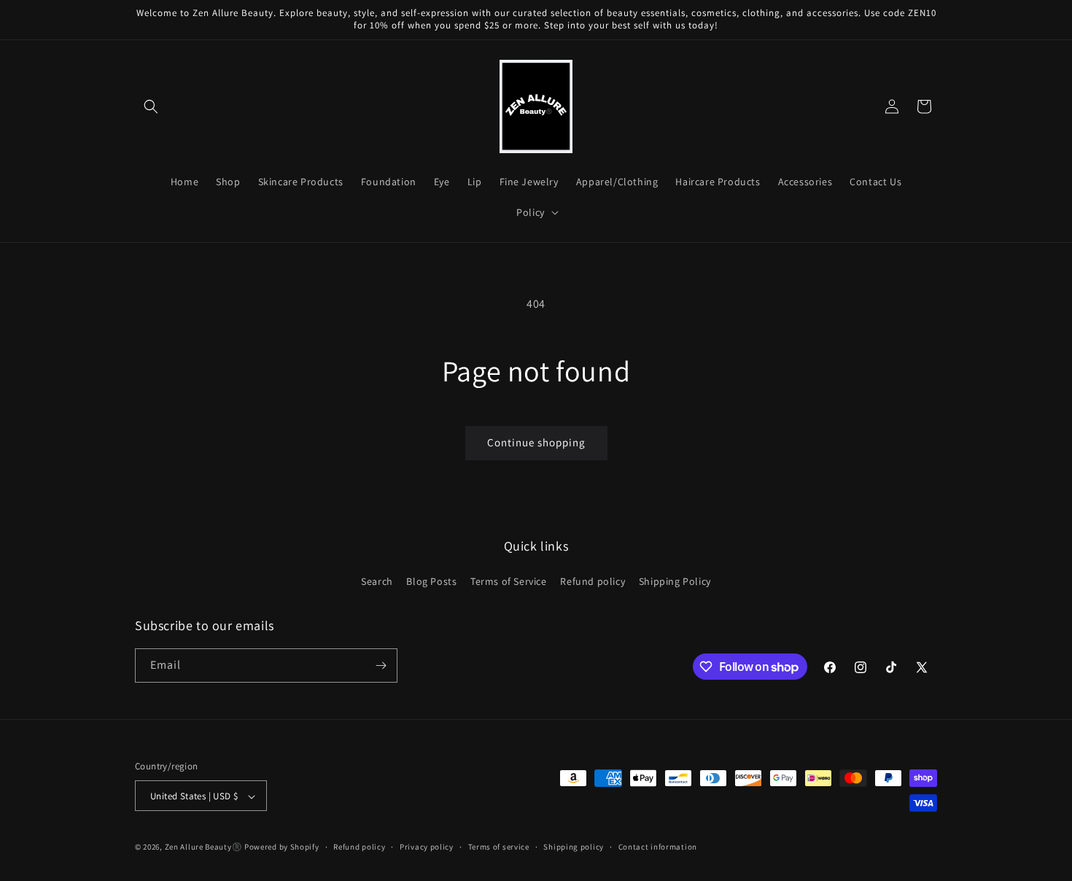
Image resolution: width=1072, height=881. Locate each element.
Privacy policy (427, 847)
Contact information (657, 847)
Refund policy (592, 582)
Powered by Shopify (281, 847)
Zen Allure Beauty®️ (204, 847)
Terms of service (498, 847)
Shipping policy (573, 847)
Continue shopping (536, 442)
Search (377, 582)
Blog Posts (431, 582)
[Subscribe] (381, 665)
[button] (151, 106)
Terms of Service (508, 582)
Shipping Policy (675, 582)
